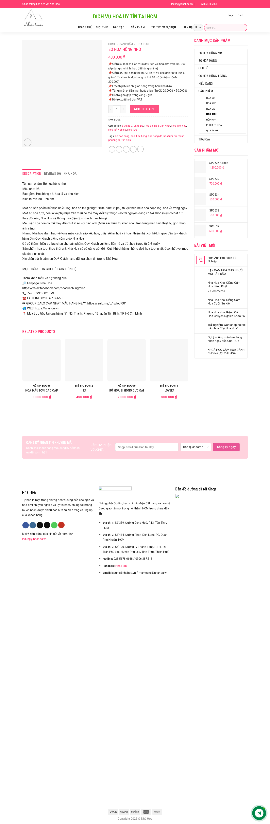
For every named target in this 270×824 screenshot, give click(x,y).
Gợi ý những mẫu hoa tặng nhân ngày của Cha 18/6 (225, 339)
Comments (216, 291)
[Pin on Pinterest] (133, 149)
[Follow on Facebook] (221, 4)
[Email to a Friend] (126, 149)
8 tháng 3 (127, 125)
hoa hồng (141, 136)
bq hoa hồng (207, 61)
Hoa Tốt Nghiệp (117, 129)
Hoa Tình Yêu (178, 125)
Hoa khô (211, 103)
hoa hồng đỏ (155, 136)
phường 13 (114, 139)
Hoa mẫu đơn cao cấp (41, 390)
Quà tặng (212, 130)
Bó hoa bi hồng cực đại (126, 390)
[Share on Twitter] (119, 149)
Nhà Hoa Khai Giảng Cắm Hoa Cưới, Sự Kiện (224, 301)
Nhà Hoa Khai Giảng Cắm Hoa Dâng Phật (224, 284)
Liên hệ (187, 27)
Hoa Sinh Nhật (162, 125)
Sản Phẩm (138, 27)
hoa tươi (168, 136)
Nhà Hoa (70, 173)
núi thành (179, 136)
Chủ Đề (203, 68)
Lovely (169, 390)
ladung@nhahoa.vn (34, 539)
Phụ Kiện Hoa (214, 125)
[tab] (31, 173)
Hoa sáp (211, 108)
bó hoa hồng (122, 136)
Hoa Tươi (211, 114)
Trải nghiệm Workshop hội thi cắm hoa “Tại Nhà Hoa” (226, 326)
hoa (133, 136)
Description (31, 173)
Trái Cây (204, 139)
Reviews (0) (52, 173)
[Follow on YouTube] (240, 4)
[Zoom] (27, 142)
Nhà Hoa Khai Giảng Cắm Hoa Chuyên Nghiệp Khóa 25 (226, 314)
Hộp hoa (211, 119)
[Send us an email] (235, 4)
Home (112, 44)
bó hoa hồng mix (210, 53)
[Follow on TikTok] (231, 4)
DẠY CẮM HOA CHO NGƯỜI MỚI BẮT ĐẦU (225, 272)
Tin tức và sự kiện (163, 27)
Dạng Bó (138, 125)
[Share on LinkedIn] (140, 149)
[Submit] (243, 27)
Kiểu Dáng (205, 83)
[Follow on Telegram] (245, 4)
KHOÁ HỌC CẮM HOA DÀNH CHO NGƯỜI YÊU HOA (226, 351)
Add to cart (144, 109)
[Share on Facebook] (112, 149)
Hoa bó (210, 97)
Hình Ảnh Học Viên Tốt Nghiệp (222, 259)
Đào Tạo (118, 27)
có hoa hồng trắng (212, 76)
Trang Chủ (85, 27)
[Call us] (54, 525)
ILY (84, 390)
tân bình (126, 139)
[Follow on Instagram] (226, 4)
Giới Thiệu (103, 27)
